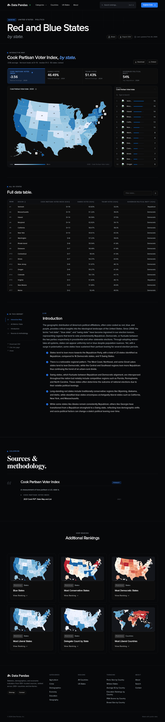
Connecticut (22, 254)
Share (113, 37)
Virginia (20, 280)
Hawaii (20, 217)
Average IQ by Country (116, 688)
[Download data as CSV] (155, 193)
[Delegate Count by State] (82, 629)
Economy (53, 692)
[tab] (26, 76)
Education (53, 696)
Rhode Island (22, 243)
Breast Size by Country (116, 702)
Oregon (20, 269)
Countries (54, 5)
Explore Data (148, 5)
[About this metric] (36, 89)
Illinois (20, 259)
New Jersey (22, 264)
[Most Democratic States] (133, 578)
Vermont (21, 207)
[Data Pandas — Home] (18, 5)
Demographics (55, 688)
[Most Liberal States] (31, 629)
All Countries (83, 680)
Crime (51, 684)
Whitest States (112, 684)
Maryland (21, 222)
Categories (40, 5)
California (21, 228)
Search (138, 684)
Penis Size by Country (115, 680)
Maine (20, 290)
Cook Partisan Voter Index (36, 495)
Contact (22, 692)
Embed (153, 62)
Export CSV (126, 37)
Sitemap (12, 692)
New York (21, 233)
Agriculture (53, 680)
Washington (22, 238)
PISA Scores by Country (116, 698)
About (75, 5)
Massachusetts (23, 212)
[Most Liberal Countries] (133, 629)
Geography (53, 700)
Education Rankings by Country (116, 693)
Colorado (21, 275)
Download (140, 62)
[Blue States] (31, 578)
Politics (39, 20)
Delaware (21, 249)
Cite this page (13, 347)
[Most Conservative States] (82, 578)
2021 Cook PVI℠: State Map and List (38, 499)
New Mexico (22, 285)
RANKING (11, 19)
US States (66, 5)
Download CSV (13, 344)
